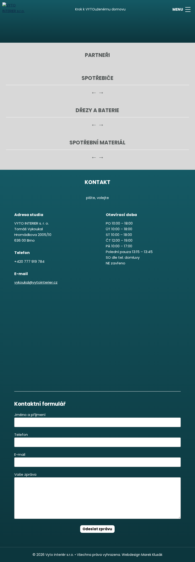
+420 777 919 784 (29, 261)
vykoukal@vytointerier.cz (36, 282)
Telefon (21, 434)
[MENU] (188, 9)
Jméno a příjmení (29, 414)
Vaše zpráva (25, 474)
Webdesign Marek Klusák (142, 554)
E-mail (19, 454)
